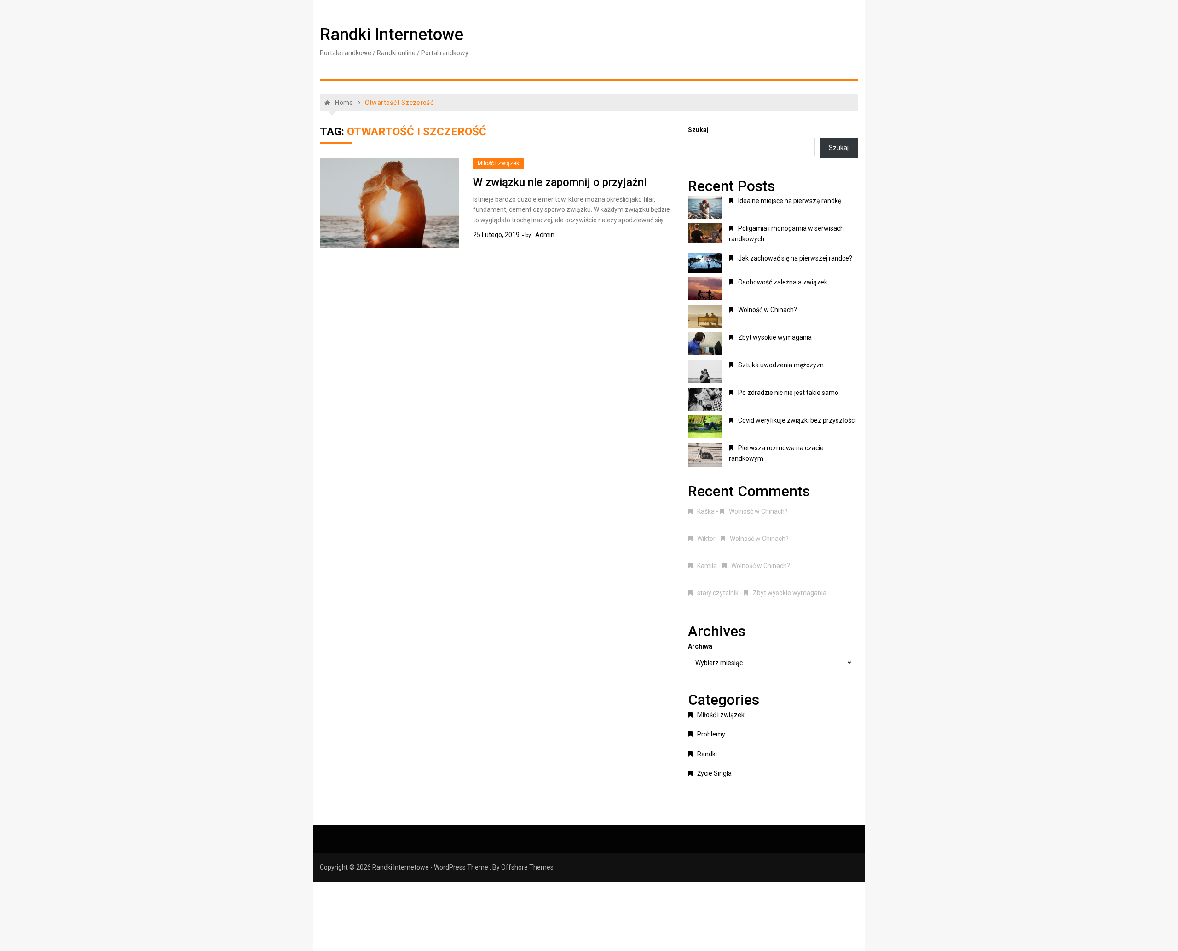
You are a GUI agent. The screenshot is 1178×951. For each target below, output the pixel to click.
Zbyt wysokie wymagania (775, 337)
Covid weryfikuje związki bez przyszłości (797, 420)
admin (544, 234)
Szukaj (698, 129)
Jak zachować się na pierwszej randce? (795, 258)
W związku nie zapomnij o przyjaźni (560, 182)
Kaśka (706, 511)
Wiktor (706, 538)
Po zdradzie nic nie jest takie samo (788, 392)
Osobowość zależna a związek (782, 282)
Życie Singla (714, 773)
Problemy (711, 734)
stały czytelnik (718, 593)
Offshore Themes (527, 867)
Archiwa (700, 646)
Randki (707, 754)
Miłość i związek (498, 163)
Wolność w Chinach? (767, 309)
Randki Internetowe (391, 34)
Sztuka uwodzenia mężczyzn (781, 365)
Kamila (707, 565)
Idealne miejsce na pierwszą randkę (789, 200)
